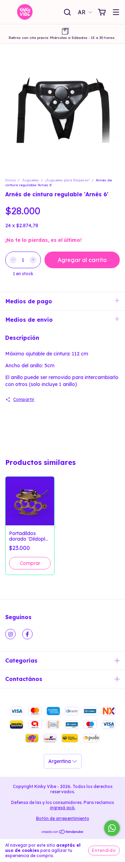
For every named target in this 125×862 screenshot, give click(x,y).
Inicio (10, 180)
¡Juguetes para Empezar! (68, 180)
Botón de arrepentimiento (62, 818)
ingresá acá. (62, 807)
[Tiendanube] (62, 832)
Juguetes (30, 180)
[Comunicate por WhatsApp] (112, 828)
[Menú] (115, 12)
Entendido (104, 850)
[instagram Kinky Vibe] (10, 634)
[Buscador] (67, 12)
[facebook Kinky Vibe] (27, 634)
